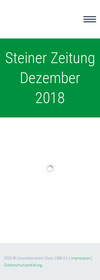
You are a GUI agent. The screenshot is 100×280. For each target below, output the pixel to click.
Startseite (63, 25)
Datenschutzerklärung (23, 265)
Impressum (81, 258)
